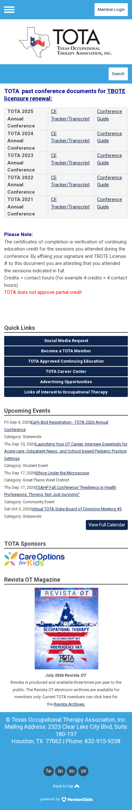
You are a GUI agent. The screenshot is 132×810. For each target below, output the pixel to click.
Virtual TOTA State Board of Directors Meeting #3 (77, 508)
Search (118, 73)
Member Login (111, 9)
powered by (50, 799)
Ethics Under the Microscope (62, 473)
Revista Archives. (69, 704)
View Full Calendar (106, 524)
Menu (9, 9)
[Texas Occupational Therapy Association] (66, 41)
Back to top (63, 786)
